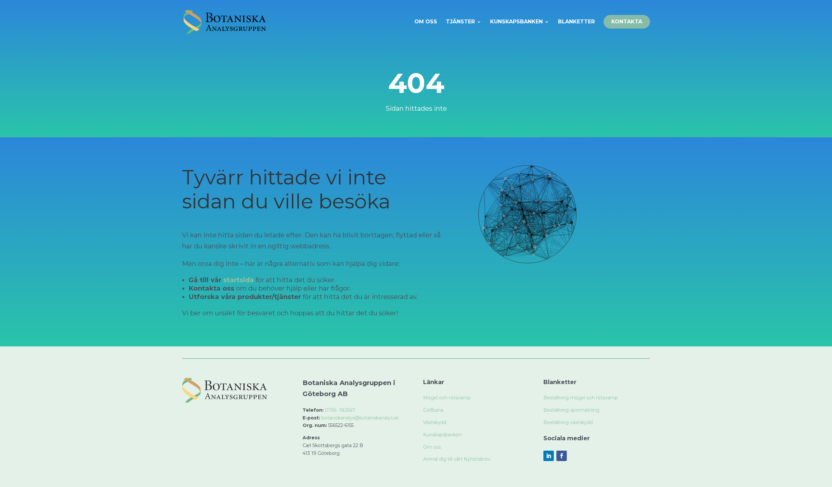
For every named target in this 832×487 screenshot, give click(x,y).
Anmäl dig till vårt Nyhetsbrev (456, 459)
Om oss (432, 447)
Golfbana (433, 410)
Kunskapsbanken (442, 435)
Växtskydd (434, 422)
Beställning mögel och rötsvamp (580, 398)
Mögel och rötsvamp (447, 398)
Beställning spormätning (571, 410)
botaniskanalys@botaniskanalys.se (360, 418)
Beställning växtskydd (568, 422)
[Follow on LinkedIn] (548, 456)
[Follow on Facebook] (561, 456)
